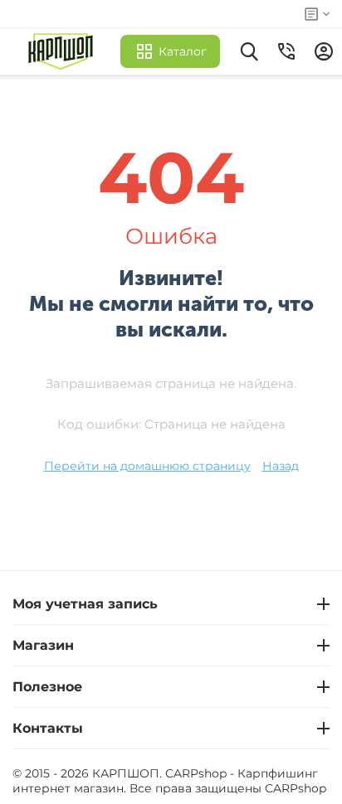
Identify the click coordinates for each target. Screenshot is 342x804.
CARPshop (295, 788)
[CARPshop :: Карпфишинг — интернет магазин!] (64, 51)
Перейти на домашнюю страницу (147, 465)
